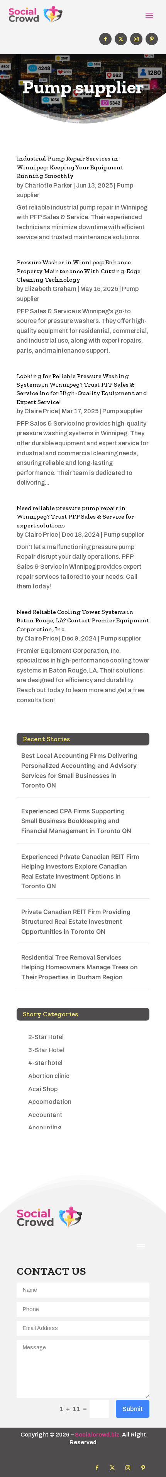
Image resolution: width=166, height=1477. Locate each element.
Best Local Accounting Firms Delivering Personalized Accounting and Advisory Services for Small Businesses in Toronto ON (79, 770)
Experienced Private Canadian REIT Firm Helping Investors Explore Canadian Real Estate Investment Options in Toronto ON (80, 871)
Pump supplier (122, 411)
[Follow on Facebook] (105, 39)
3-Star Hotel (46, 1050)
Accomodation (49, 1101)
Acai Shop (43, 1089)
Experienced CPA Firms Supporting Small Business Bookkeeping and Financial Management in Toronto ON (76, 821)
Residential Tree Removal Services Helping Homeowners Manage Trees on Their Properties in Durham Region (79, 967)
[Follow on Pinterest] (152, 39)
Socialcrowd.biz (97, 1434)
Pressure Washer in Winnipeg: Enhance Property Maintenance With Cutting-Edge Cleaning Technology (79, 271)
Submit (132, 1409)
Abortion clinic (48, 1076)
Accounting (44, 1127)
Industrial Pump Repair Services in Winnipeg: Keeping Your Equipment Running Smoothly (70, 167)
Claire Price (41, 411)
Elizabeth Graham (50, 289)
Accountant (45, 1115)
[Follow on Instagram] (136, 39)
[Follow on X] (121, 39)
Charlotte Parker (48, 185)
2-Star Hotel (46, 1037)
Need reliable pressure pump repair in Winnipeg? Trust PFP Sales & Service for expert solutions (75, 516)
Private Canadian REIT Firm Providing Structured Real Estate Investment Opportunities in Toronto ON (75, 921)
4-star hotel (45, 1063)
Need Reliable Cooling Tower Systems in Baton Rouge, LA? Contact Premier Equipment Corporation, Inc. (83, 620)
